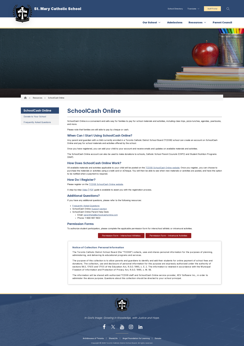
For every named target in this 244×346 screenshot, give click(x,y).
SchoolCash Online (56, 97)
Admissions (174, 22)
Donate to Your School (35, 116)
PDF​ (91, 189)
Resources (196, 22)
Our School (150, 22)
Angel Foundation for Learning (136, 338)
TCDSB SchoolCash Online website (163, 167)
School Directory (175, 9)
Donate (158, 338)
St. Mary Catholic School (25, 98)
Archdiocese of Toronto (93, 338)
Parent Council (222, 22)
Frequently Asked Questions (37, 122)
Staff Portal (212, 9)
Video (85, 189)
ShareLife (113, 338)
